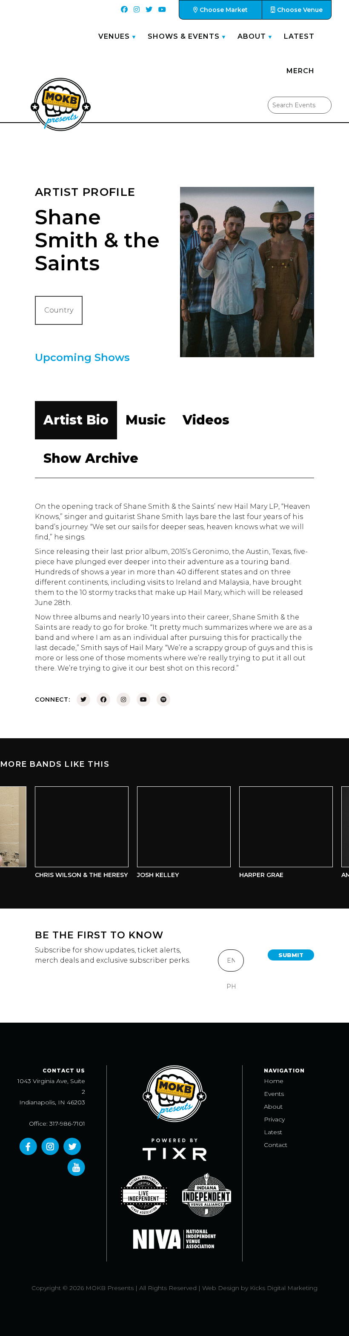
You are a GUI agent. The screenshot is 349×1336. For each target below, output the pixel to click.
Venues (114, 36)
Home (273, 1081)
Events (274, 1094)
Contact (275, 1145)
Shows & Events (184, 36)
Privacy (274, 1119)
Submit (290, 955)
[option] (73, 834)
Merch (300, 71)
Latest (299, 36)
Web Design (220, 1288)
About (251, 36)
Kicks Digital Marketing (284, 1288)
